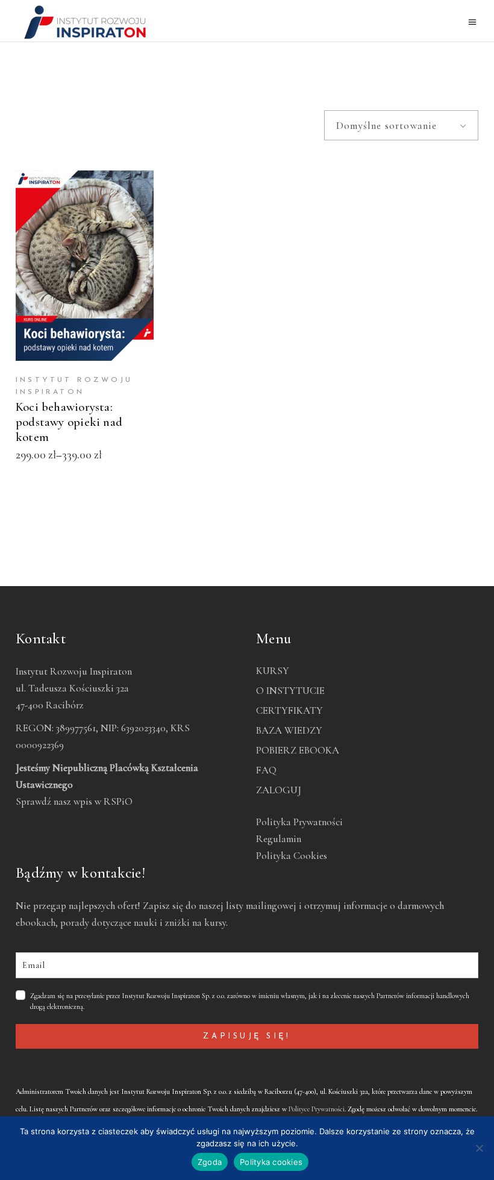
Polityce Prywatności (317, 1109)
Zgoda (210, 1162)
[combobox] (401, 125)
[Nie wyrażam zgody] (479, 1148)
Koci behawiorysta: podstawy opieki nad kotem (69, 422)
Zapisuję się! (246, 1036)
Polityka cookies (271, 1162)
